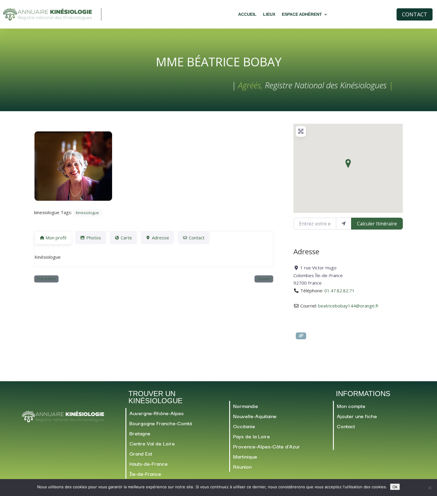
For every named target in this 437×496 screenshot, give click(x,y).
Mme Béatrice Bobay (219, 62)
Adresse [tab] (160, 238)
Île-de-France (145, 474)
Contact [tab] (197, 238)
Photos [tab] (93, 238)
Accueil (247, 14)
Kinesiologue (87, 212)
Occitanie (244, 426)
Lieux (269, 14)
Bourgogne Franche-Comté (160, 423)
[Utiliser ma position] (343, 224)
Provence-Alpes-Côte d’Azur (266, 446)
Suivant (263, 278)
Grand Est (140, 453)
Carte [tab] (126, 238)
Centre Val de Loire (152, 443)
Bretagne (139, 433)
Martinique (245, 456)
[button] (348, 163)
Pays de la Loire (251, 436)
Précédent (46, 278)
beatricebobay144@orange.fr (348, 306)
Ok (394, 486)
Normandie (245, 406)
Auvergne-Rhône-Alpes (156, 413)
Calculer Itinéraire (377, 223)
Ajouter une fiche (357, 416)
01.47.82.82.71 (339, 290)
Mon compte (351, 406)
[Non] (430, 488)
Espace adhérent (302, 14)
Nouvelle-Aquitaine (254, 416)
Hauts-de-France (148, 463)
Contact (414, 14)
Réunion (242, 466)
